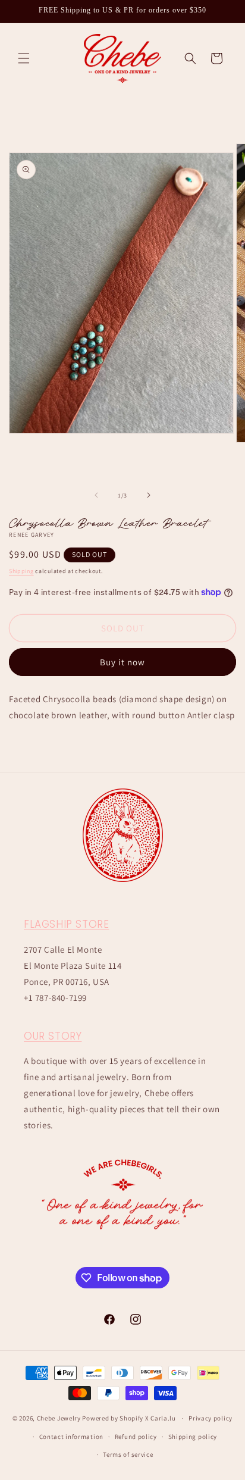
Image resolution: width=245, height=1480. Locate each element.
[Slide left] (96, 495)
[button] (24, 58)
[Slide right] (149, 495)
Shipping (21, 571)
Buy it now (122, 662)
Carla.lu (163, 1418)
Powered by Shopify (112, 1418)
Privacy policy (211, 1418)
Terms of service (128, 1454)
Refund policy (136, 1436)
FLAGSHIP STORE (66, 924)
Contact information (71, 1436)
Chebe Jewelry (59, 1418)
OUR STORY (52, 1036)
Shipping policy (193, 1436)
